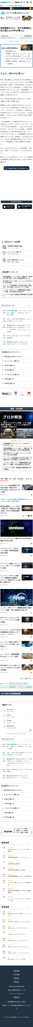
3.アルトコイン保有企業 (24, 687)
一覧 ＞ (29, 440)
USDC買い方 (20, 5)
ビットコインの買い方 (14, 252)
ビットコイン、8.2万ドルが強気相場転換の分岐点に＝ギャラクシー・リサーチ (10, 632)
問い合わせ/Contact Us (16, 986)
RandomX (9, 141)
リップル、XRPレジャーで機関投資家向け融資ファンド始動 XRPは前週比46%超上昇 (15, 609)
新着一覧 (10, 1026)
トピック (16, 1026)
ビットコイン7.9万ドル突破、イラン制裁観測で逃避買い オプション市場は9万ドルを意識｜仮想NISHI (10, 579)
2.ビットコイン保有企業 (8, 687)
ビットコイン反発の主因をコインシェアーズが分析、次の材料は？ (9, 644)
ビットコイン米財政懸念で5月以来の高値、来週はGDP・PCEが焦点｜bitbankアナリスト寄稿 (10, 489)
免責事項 (16, 978)
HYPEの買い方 (10, 383)
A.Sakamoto (4, 36)
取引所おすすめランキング (13, 356)
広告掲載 (16, 971)
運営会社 (16, 997)
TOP (4, 1026)
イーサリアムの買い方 (12, 374)
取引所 (22, 1026)
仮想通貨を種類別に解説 (15, 246)
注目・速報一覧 (25, 678)
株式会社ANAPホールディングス (17, 342)
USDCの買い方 (10, 365)
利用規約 (16, 982)
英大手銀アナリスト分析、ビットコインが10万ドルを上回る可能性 (10, 668)
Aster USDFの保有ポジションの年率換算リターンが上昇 (21, 830)
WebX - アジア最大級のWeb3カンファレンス (16, 1007)
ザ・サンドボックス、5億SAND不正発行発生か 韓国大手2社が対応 (16, 539)
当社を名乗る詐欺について (16, 990)
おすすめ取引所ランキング (15, 260)
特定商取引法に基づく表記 (16, 1002)
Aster (8, 319)
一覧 (28, 272)
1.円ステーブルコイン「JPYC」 (19, 683)
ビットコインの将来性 (8, 5)
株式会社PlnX (11, 325)
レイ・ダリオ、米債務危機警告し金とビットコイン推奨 (9, 655)
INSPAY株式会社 (12, 310)
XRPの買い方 (9, 379)
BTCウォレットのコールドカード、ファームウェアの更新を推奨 (10, 620)
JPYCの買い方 (9, 370)
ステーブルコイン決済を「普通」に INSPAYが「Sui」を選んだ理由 (19, 313)
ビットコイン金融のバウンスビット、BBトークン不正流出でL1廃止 (10, 566)
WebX (29, 1026)
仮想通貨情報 (28, 36)
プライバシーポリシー (16, 994)
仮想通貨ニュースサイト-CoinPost (20, 1017)
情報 (1, 95)
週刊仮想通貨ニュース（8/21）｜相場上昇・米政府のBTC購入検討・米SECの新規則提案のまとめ (10, 510)
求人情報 (16, 974)
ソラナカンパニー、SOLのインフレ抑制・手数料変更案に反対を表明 (10, 551)
